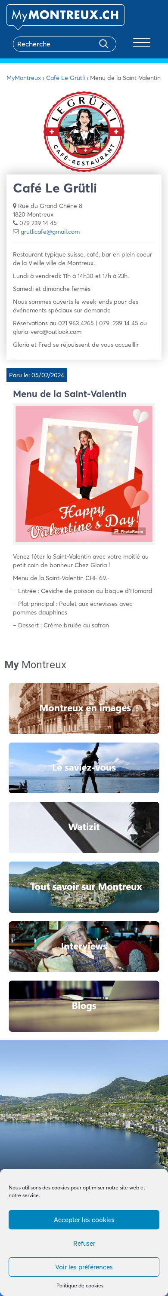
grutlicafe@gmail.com (50, 231)
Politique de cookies (79, 1285)
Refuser (84, 1243)
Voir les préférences (84, 1267)
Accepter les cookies (84, 1220)
